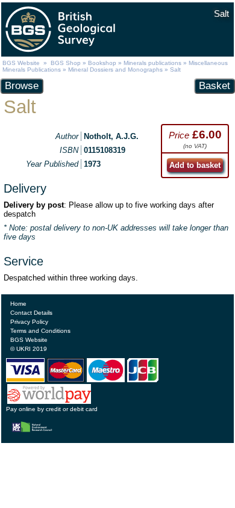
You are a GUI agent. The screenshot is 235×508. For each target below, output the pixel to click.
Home (18, 303)
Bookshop (102, 63)
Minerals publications (152, 63)
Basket (214, 85)
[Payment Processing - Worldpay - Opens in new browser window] (49, 401)
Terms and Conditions (40, 330)
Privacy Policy (29, 321)
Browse (22, 85)
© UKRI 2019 (28, 348)
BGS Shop (66, 63)
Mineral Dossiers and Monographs (115, 69)
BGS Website (21, 63)
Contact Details (31, 312)
